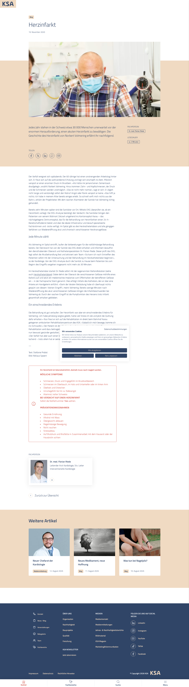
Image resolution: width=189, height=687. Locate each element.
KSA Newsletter (70, 649)
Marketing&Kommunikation (106, 646)
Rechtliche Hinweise (66, 673)
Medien (99, 613)
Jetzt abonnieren (69, 655)
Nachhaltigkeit (69, 624)
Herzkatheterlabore (43, 274)
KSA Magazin (100, 641)
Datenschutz (48, 673)
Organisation (68, 619)
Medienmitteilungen (103, 624)
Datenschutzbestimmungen (115, 329)
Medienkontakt (101, 619)
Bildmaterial (100, 635)
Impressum (33, 673)
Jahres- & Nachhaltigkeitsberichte (109, 630)
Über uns (67, 613)
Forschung (67, 641)
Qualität (66, 635)
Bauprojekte (68, 630)
